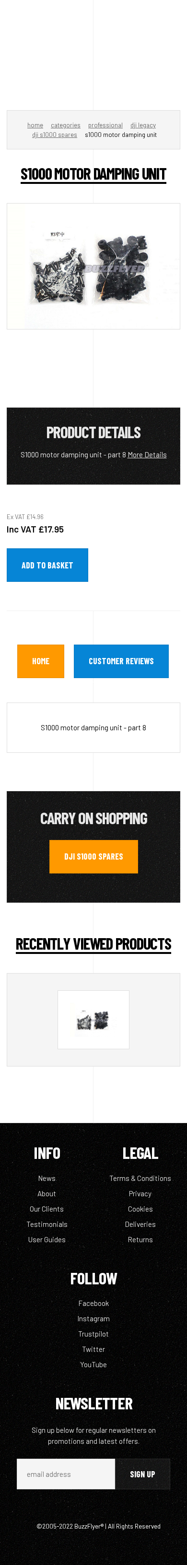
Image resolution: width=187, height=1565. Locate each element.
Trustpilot (93, 1333)
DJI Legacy (143, 125)
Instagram (93, 1318)
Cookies (140, 1208)
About (46, 1193)
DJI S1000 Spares (54, 134)
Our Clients (47, 1208)
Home (35, 125)
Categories (66, 125)
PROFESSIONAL (105, 125)
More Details (147, 454)
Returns (140, 1239)
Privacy (140, 1193)
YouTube (93, 1364)
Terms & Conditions (140, 1178)
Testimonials (47, 1224)
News (47, 1178)
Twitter (93, 1349)
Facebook (93, 1303)
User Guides (47, 1239)
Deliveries (140, 1224)
